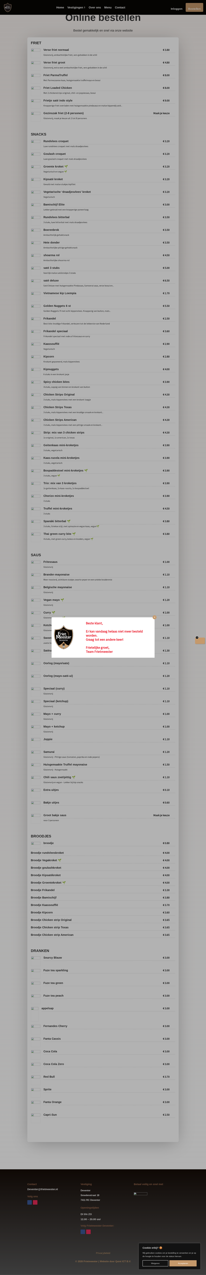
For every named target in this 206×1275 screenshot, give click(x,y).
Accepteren (183, 1263)
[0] (200, 641)
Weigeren (155, 1263)
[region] (169, 1256)
